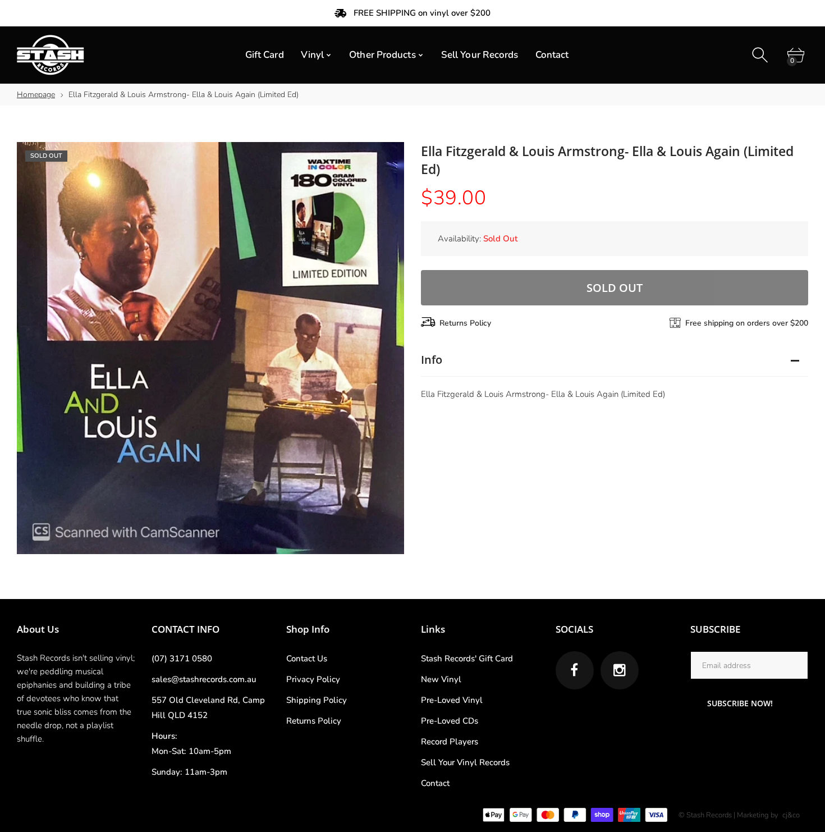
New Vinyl (441, 679)
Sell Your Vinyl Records (465, 762)
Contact (435, 783)
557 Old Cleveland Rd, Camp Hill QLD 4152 (208, 707)
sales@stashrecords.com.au (204, 679)
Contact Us (306, 658)
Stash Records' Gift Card (467, 658)
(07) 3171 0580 (182, 658)
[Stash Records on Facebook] (575, 670)
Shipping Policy (316, 700)
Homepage (36, 94)
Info (431, 359)
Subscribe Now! (740, 703)
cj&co (791, 815)
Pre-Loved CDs (449, 720)
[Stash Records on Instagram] (620, 670)
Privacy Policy (313, 679)
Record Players (449, 741)
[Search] (761, 55)
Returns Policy (465, 323)
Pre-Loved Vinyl (452, 700)
